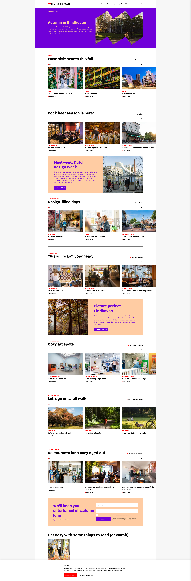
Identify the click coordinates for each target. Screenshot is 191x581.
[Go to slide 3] (50, 64)
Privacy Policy (115, 519)
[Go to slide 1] (48, 64)
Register (103, 519)
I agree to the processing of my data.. (114, 515)
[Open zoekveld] (142, 4)
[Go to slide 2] (49, 64)
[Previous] (137, 64)
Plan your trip (110, 4)
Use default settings (70, 575)
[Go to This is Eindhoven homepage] (59, 4)
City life (120, 4)
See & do (101, 4)
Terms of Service (124, 519)
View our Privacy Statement (122, 515)
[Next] (141, 64)
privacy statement (117, 570)
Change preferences (86, 575)
